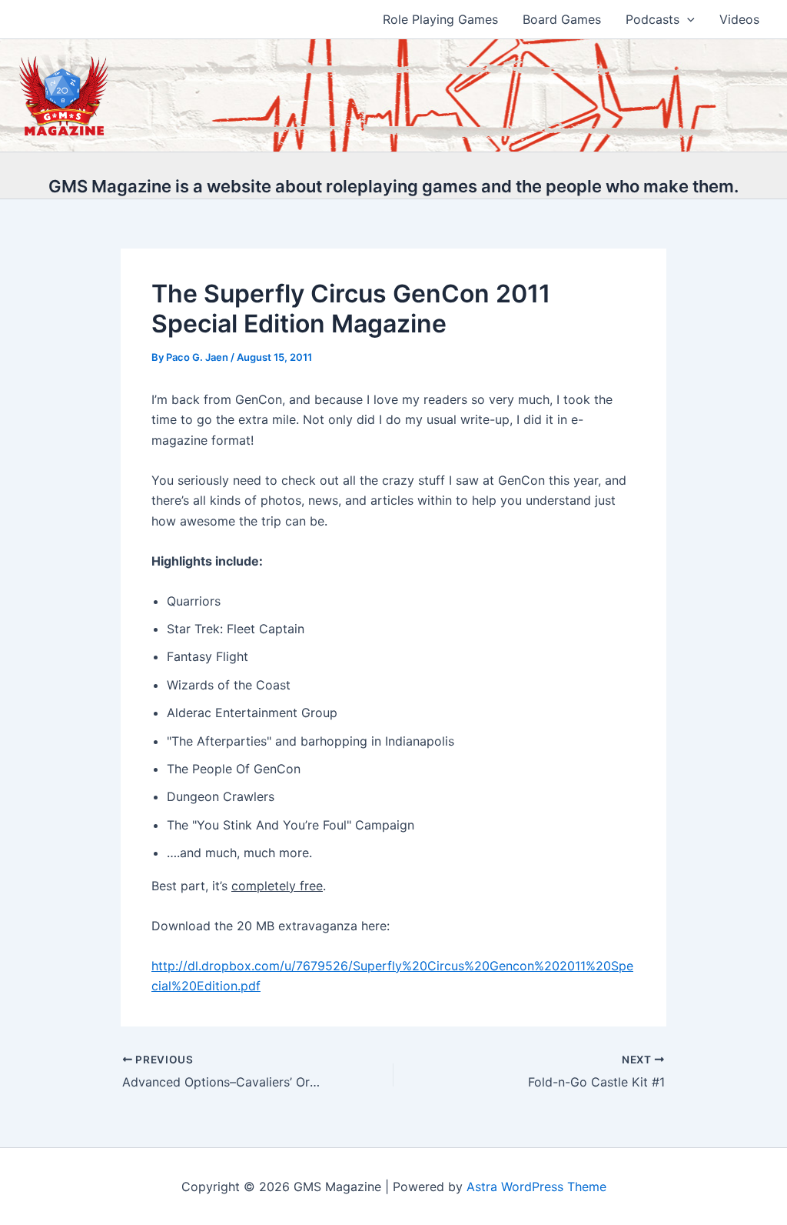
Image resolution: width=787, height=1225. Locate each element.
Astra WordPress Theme (536, 1186)
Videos (739, 19)
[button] (687, 19)
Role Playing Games (440, 19)
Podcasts (652, 19)
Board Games (562, 19)
